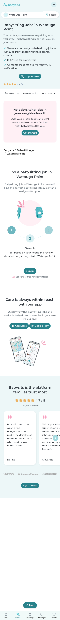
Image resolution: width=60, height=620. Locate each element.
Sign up (30, 271)
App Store (20, 325)
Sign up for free (30, 76)
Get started (30, 132)
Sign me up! (30, 485)
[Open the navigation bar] (54, 4)
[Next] (55, 438)
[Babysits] (11, 4)
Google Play (41, 325)
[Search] (5, 14)
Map (31, 605)
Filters (53, 14)
